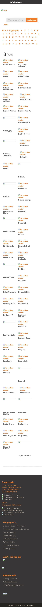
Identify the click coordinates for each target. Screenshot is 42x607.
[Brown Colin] (24, 357)
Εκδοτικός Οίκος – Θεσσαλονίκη (14, 526)
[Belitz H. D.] (24, 185)
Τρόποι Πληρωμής (9, 536)
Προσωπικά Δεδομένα (11, 545)
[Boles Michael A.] (9, 288)
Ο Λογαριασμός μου (10, 579)
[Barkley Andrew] (9, 107)
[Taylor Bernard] (24, 447)
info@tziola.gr (16, 2)
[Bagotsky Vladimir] (24, 61)
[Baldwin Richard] (24, 84)
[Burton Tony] (24, 420)
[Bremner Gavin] (24, 334)
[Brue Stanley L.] (9, 389)
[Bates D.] (26, 153)
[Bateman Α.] (26, 142)
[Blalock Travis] (9, 269)
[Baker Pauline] (24, 73)
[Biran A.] (24, 231)
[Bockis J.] (24, 265)
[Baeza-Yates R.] (9, 61)
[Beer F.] (9, 165)
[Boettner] (24, 277)
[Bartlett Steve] (24, 130)
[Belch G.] (24, 169)
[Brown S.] (9, 369)
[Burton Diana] (9, 420)
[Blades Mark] (9, 254)
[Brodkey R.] (9, 357)
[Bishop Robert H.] (24, 242)
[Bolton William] (24, 288)
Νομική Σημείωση (9, 532)
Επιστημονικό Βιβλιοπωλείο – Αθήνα (16, 529)
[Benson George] (24, 196)
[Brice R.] (9, 346)
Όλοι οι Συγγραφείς (10, 30)
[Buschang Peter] (9, 432)
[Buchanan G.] (26, 389)
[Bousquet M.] (24, 300)
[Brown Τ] (24, 373)
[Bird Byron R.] (9, 242)
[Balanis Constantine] (9, 84)
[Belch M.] (9, 189)
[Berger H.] (24, 208)
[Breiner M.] (24, 323)
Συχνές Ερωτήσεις (9, 548)
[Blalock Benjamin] (24, 254)
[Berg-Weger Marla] (9, 208)
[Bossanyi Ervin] (9, 300)
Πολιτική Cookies (9, 542)
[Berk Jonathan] (9, 223)
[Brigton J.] (24, 346)
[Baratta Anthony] (9, 96)
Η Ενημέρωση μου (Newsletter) (13, 585)
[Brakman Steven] (24, 311)
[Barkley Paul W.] (24, 107)
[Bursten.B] (24, 404)
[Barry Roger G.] (24, 119)
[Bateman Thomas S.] (9, 146)
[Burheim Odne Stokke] (9, 404)
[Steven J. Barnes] (9, 443)
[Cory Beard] (24, 432)
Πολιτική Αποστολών (10, 539)
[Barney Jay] (9, 123)
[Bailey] (9, 73)
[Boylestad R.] (9, 311)
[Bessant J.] (24, 219)
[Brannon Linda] (9, 327)
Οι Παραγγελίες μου (10, 582)
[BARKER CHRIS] (26, 96)
